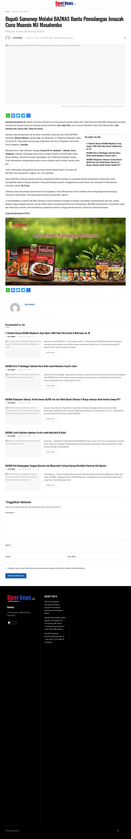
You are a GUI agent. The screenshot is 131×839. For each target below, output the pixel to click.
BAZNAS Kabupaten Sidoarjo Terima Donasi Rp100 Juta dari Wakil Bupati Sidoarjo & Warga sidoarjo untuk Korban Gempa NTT (104, 162)
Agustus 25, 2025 (32, 38)
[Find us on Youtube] (125, 830)
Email (8, 556)
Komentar (10, 512)
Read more (51, 352)
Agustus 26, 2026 (24, 337)
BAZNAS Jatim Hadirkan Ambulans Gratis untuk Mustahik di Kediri (35, 432)
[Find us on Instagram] (121, 830)
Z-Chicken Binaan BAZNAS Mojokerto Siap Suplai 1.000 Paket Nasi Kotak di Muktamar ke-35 (104, 146)
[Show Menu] (6, 4)
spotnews (17, 38)
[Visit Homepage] (65, 3)
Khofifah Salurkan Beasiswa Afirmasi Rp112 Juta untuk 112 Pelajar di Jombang (54, 638)
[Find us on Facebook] (115, 830)
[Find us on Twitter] (118, 830)
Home (7, 12)
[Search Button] (124, 4)
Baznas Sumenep (66, 38)
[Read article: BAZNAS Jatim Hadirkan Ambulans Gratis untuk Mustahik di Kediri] (23, 449)
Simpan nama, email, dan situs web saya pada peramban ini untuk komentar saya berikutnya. (46, 568)
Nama (8, 545)
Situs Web (71, 556)
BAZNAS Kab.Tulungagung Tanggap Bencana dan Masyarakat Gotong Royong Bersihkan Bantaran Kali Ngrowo (55, 465)
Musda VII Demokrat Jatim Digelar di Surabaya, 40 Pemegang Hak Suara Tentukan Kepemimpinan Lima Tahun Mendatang (55, 623)
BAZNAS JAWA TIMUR (20, 12)
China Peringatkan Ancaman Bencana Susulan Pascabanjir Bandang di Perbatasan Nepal (54, 607)
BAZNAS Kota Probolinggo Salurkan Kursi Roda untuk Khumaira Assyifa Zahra (103, 154)
